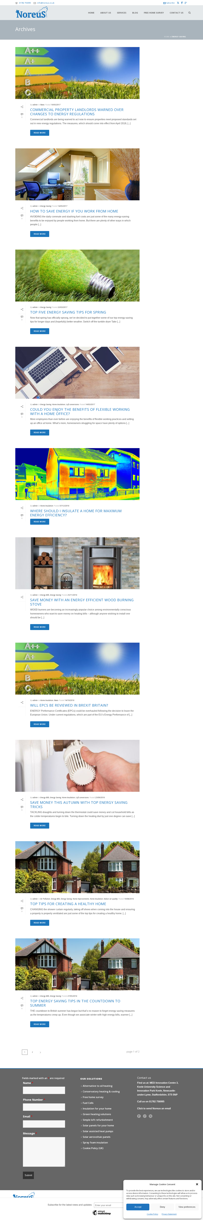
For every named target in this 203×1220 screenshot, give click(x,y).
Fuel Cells (88, 1103)
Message (30, 1133)
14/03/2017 (90, 404)
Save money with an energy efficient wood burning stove (82, 602)
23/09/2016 (100, 797)
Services (121, 12)
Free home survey (154, 12)
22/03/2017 (62, 307)
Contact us (176, 12)
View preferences (186, 1207)
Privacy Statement (169, 1214)
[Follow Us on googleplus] (145, 1116)
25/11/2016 (72, 595)
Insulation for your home (97, 1108)
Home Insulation (58, 404)
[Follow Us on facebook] (139, 1116)
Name (28, 1083)
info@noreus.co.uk (45, 2)
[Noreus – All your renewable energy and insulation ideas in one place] (23, 1195)
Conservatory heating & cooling (101, 1091)
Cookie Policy (152, 1214)
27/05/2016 (72, 996)
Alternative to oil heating (97, 1085)
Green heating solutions (97, 1114)
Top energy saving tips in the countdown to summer (75, 1003)
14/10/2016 (69, 700)
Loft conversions (72, 404)
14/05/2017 (62, 206)
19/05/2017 (55, 104)
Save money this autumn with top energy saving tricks (79, 804)
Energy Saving (45, 206)
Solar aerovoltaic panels (96, 1137)
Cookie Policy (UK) (93, 1148)
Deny (162, 1207)
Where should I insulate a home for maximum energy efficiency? (76, 513)
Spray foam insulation (95, 1142)
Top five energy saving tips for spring (68, 312)
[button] (197, 1184)
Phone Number (34, 1099)
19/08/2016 (129, 899)
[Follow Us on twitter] (150, 1116)
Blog (135, 12)
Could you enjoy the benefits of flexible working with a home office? (80, 411)
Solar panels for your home (98, 1125)
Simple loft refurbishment (98, 1119)
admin (35, 104)
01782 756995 (25, 2)
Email (27, 1116)
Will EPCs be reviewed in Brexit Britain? (69, 705)
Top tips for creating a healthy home (68, 903)
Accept (137, 1207)
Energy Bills (44, 595)
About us (105, 12)
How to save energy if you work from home (74, 211)
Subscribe (170, 3)
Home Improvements (81, 899)
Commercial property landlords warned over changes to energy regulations (77, 111)
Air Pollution (45, 899)
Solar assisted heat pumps (98, 1131)
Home (91, 12)
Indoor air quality (111, 899)
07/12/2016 (64, 506)
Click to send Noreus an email (154, 1108)
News (42, 104)
